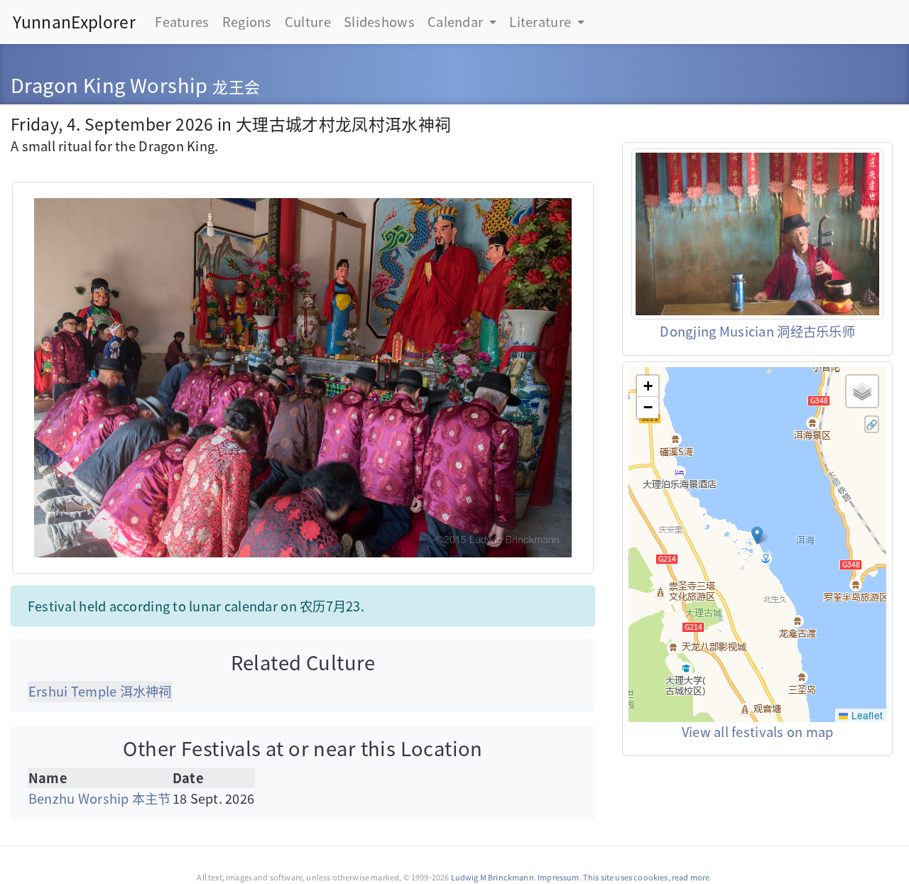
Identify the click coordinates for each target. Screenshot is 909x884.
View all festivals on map (758, 731)
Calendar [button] (457, 21)
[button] (757, 535)
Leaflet (865, 715)
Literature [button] (541, 21)
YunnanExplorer (74, 21)
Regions (247, 21)
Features (182, 21)
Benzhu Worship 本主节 (99, 798)
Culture (308, 21)
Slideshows (379, 21)
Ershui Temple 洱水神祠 (100, 691)
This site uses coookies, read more (646, 877)
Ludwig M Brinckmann (492, 877)
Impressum (558, 877)
